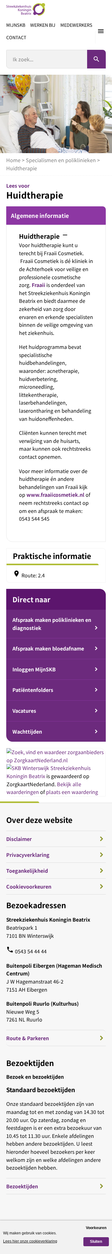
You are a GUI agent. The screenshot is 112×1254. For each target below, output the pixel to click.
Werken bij (42, 24)
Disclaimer (19, 839)
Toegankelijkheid (27, 870)
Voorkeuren (96, 1228)
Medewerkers (76, 24)
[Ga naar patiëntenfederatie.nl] (28, 768)
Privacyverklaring (27, 854)
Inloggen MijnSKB (34, 669)
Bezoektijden (22, 1186)
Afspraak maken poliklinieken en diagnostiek (51, 624)
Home (13, 160)
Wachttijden (27, 731)
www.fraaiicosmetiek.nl (55, 494)
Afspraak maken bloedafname (48, 648)
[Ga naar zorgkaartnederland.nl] (56, 760)
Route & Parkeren (27, 1038)
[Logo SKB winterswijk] (25, 9)
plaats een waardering (72, 792)
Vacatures (24, 710)
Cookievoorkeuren (28, 886)
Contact (16, 37)
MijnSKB (15, 24)
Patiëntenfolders (32, 689)
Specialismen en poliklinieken (61, 160)
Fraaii (38, 285)
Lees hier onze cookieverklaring (30, 1241)
